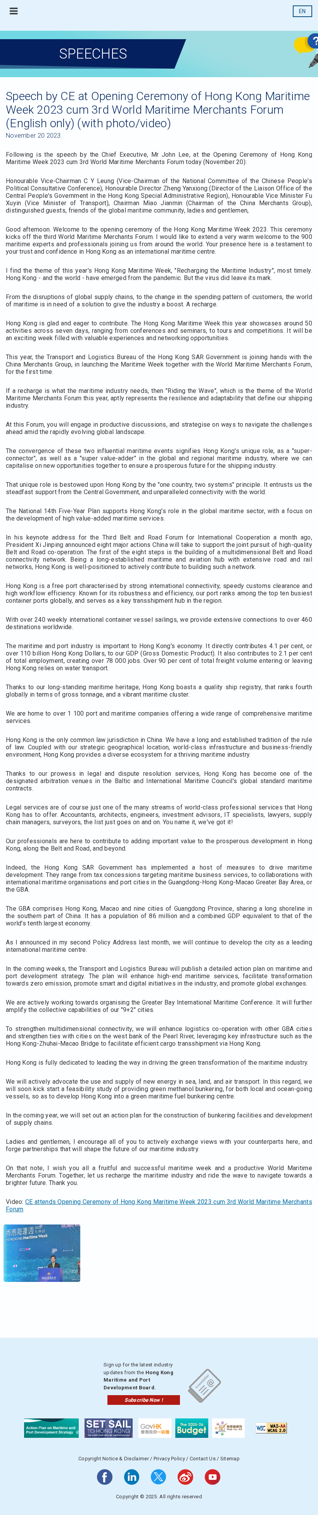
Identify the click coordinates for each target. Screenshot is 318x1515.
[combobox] (302, 11)
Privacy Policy (169, 1458)
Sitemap (230, 1458)
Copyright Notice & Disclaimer (113, 1458)
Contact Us (203, 1458)
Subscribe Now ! (143, 1400)
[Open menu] (14, 11)
